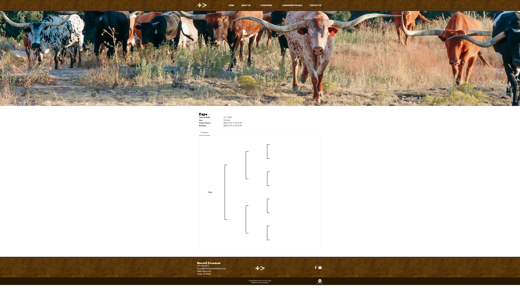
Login (269, 280)
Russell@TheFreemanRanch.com (211, 268)
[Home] (260, 268)
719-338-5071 (203, 266)
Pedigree (205, 132)
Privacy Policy (253, 280)
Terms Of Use (262, 280)
